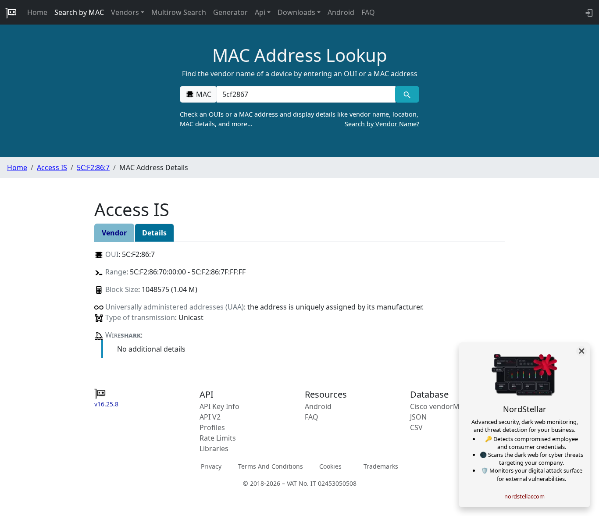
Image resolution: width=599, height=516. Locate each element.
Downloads (296, 12)
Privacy (211, 466)
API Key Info (219, 406)
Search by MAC (79, 12)
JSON (418, 417)
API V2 (210, 417)
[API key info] (588, 12)
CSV (416, 427)
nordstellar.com (524, 496)
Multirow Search (178, 12)
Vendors (125, 12)
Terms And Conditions (270, 466)
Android (341, 12)
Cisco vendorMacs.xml (447, 406)
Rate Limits (218, 438)
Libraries (214, 448)
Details (154, 233)
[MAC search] (407, 94)
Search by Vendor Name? (382, 124)
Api (260, 12)
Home (37, 12)
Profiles (212, 427)
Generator (230, 12)
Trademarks (381, 466)
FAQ (368, 12)
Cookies (330, 466)
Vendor (114, 233)
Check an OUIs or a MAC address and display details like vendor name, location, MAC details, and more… (299, 119)
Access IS (52, 167)
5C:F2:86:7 (93, 167)
